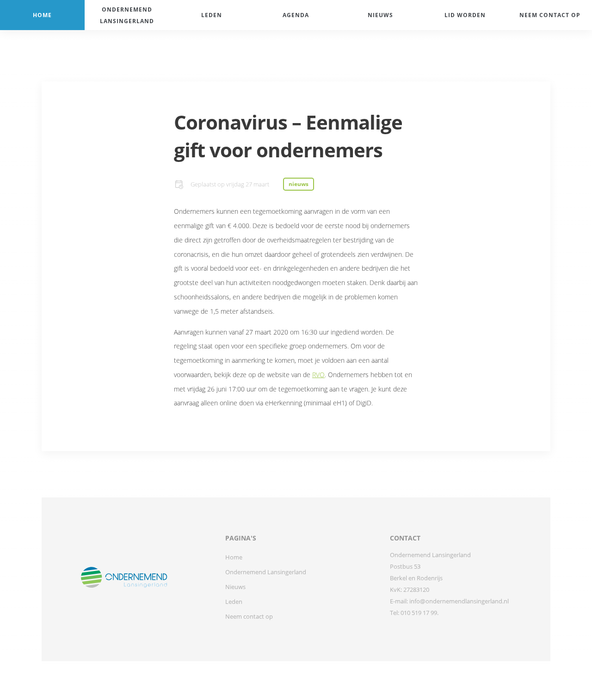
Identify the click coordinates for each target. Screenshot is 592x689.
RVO (318, 374)
